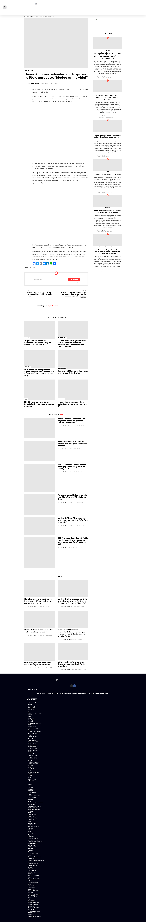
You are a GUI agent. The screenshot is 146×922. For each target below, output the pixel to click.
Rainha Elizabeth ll (33, 750)
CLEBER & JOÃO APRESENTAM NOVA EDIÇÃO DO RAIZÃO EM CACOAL (107, 97)
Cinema (30, 884)
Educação (30, 848)
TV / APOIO (31, 709)
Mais (114, 73)
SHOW (107, 93)
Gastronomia (31, 804)
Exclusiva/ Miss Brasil (33, 826)
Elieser (32, 267)
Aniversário (31, 914)
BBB (26, 399)
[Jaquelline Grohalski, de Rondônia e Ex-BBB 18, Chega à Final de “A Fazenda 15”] (39, 330)
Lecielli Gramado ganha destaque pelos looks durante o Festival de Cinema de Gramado (107, 251)
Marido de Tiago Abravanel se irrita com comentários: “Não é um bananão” (73, 520)
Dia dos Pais (31, 858)
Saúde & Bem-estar (33, 728)
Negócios (30, 765)
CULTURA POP (32, 870)
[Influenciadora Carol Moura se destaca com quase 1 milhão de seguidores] (73, 651)
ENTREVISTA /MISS (33, 840)
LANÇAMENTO (32, 787)
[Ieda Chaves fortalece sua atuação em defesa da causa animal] (107, 201)
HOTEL (30, 794)
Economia (30, 850)
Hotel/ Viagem (32, 792)
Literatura (30, 784)
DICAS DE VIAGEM (33, 853)
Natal (29, 770)
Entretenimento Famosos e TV (36, 841)
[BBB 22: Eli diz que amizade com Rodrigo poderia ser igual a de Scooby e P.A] (39, 478)
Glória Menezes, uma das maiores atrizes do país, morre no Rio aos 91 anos (107, 137)
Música (30, 774)
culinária (30, 877)
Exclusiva (30, 828)
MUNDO (30, 775)
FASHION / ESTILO (33, 818)
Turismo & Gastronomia (34, 713)
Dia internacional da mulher (35, 857)
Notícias (27, 337)
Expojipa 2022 (31, 823)
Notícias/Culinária (32, 757)
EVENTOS (27, 366)
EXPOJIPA (31, 824)
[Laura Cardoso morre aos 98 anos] (107, 165)
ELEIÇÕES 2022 (32, 847)
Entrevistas (31, 836)
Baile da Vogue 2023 (33, 904)
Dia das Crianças (32, 865)
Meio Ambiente (32, 779)
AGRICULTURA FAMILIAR (34, 916)
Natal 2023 (31, 769)
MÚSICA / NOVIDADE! (33, 772)
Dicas (29, 855)
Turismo (30, 714)
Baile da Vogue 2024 (33, 902)
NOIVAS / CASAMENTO (34, 764)
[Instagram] (71, 685)
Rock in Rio (31, 738)
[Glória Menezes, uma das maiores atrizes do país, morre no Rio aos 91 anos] (107, 126)
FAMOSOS (61, 399)
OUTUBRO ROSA (32, 755)
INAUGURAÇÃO (32, 791)
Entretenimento (32, 843)
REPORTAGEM (32, 747)
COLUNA (30, 880)
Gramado (30, 799)
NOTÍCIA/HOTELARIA (33, 762)
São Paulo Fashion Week (34, 731)
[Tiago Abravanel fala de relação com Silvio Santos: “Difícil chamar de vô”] (39, 504)
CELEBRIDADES (62, 337)
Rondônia (30, 735)
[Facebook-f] (74, 685)
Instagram (31, 789)
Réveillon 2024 (32, 743)
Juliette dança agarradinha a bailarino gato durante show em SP (72, 404)
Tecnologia (31, 720)
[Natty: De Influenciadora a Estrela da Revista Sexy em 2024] (39, 619)
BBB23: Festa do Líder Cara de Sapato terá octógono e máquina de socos (39, 404)
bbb (26, 267)
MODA (30, 777)
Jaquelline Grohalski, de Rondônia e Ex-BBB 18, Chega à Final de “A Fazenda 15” (37, 343)
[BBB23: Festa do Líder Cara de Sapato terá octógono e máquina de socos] (39, 390)
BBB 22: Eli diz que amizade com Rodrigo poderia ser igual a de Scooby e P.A (72, 467)
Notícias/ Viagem (32, 758)
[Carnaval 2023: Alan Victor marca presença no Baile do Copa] (73, 359)
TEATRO (30, 721)
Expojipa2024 (31, 821)
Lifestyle (30, 786)
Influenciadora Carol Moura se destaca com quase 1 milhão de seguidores (71, 664)
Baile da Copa (62, 368)
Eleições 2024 (31, 845)
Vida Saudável (32, 703)
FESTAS (30, 813)
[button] (142, 7)
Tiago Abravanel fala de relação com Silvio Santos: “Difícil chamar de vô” (72, 497)
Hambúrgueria (32, 797)
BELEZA (30, 897)
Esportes (30, 835)
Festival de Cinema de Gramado (107, 247)
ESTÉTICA (31, 833)
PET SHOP (31, 753)
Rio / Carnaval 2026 (33, 742)
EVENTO (30, 831)
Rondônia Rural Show (33, 733)
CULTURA (30, 874)
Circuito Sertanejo (33, 882)
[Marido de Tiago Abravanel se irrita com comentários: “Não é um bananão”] (39, 526)
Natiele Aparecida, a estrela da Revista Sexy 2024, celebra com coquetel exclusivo (38, 601)
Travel (29, 716)
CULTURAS (31, 869)
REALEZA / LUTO (32, 748)
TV (29, 711)
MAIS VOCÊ (31, 780)
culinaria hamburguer (33, 875)
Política (108, 50)
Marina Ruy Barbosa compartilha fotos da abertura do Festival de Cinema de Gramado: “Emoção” (72, 601)
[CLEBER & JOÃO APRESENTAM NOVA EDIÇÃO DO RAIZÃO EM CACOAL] (107, 86)
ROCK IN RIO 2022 (32, 736)
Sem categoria (32, 726)
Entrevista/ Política (33, 838)
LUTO (107, 132)
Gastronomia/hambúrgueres (35, 802)
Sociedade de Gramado (34, 723)
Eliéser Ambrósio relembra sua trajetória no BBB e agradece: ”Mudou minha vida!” (71, 421)
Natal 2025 (31, 767)
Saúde (30, 730)
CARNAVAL (31, 889)
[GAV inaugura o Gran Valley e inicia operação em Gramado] (39, 652)
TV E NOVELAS (32, 706)
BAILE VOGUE (31, 901)
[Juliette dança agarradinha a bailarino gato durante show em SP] (73, 390)
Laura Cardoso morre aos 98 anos (107, 175)
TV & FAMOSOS (32, 708)
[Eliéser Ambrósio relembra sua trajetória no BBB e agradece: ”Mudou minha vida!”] (39, 428)
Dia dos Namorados (33, 863)
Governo (30, 801)
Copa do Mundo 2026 (33, 879)
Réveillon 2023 (32, 745)
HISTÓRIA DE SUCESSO (34, 796)
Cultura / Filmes (32, 872)
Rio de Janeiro (32, 740)
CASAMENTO (31, 887)
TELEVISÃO (31, 718)
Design (30, 867)
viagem (30, 704)
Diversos (30, 852)
